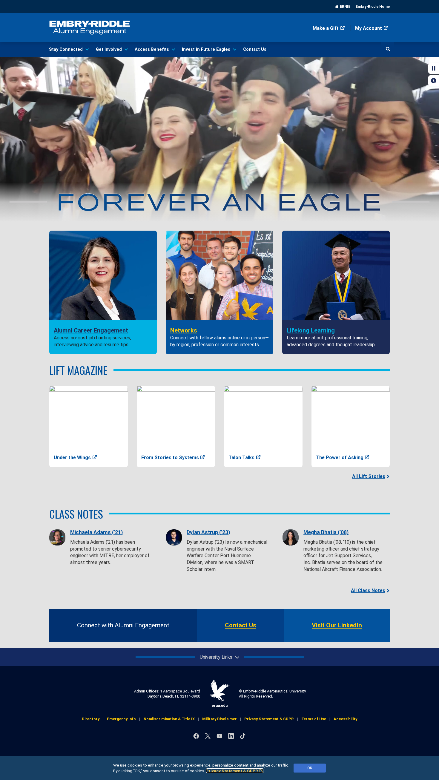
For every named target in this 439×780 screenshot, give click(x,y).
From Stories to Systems (170, 457)
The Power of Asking (339, 457)
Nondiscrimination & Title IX (169, 719)
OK (309, 768)
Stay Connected (66, 49)
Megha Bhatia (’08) (326, 532)
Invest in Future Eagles (206, 49)
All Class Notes (368, 590)
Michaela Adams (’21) (96, 532)
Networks (183, 330)
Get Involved (109, 49)
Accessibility (345, 719)
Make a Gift (326, 28)
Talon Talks (241, 457)
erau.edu (220, 705)
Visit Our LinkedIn (337, 625)
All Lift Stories (368, 476)
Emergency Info (121, 719)
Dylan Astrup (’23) (208, 532)
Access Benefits (152, 49)
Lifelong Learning (311, 330)
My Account (368, 28)
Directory (90, 719)
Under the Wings (72, 457)
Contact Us (254, 49)
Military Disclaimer (219, 719)
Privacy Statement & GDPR (232, 770)
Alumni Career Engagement (91, 330)
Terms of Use (313, 719)
